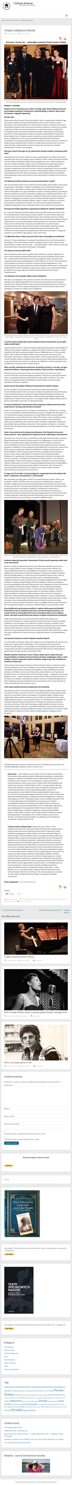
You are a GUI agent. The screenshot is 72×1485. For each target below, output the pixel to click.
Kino (6, 1357)
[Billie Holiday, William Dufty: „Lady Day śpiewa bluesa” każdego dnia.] (36, 1010)
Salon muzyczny (12, 899)
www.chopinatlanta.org (27, 882)
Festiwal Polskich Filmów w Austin (38, 1391)
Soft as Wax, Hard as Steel (13, 1427)
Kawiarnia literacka (11, 1353)
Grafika (33, 1395)
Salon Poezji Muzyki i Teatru (55, 1404)
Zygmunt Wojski (29, 1410)
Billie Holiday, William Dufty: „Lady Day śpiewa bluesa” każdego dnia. (35, 1012)
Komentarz (9, 1085)
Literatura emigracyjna (44, 1398)
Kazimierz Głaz (34, 1398)
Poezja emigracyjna (53, 1401)
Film (51, 1391)
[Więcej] (36, 1466)
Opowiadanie (31, 1401)
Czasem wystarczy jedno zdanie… (19, 957)
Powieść (14, 1404)
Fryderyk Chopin (25, 1395)
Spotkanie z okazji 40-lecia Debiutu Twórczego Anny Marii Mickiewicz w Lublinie (34, 1439)
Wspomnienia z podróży (61, 1407)
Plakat (37, 1401)
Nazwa (7, 1109)
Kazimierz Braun (23, 1398)
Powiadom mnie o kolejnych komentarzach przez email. (24, 1134)
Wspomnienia (50, 1407)
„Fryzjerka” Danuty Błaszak (12, 910)
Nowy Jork (24, 1401)
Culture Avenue (24, 34)
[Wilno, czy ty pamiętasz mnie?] (36, 1060)
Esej (26, 1391)
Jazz (64, 1395)
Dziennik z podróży (18, 1391)
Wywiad (12, 901)
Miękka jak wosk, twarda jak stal (15, 1431)
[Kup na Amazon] (22, 1237)
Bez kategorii (9, 1347)
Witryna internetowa (11, 1124)
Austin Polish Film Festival (42, 1387)
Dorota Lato (56, 899)
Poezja (43, 1400)
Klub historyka (9, 1360)
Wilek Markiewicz (36, 1407)
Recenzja (20, 1404)
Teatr (6, 1366)
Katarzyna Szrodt (13, 1398)
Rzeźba (44, 1404)
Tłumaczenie (28, 1407)
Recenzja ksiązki (30, 1404)
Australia (58, 1387)
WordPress (32, 1482)
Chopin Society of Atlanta (43, 899)
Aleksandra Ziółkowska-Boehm (17, 1387)
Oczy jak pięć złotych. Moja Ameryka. (17, 1442)
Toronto (22, 1407)
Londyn (6, 1401)
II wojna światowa (55, 1395)
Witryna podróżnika (11, 1369)
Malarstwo (16, 1400)
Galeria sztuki (9, 1350)
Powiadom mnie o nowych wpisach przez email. (21, 1139)
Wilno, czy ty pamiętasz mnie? (18, 1062)
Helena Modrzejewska (42, 1395)
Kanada (6, 1398)
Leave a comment (25, 901)
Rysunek (40, 1404)
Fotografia (17, 1395)
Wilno (43, 1407)
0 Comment (39, 960)
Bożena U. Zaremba (28, 899)
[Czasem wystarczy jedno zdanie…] (36, 954)
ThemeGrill (52, 1482)
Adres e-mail (9, 1116)
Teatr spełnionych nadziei (11, 1407)
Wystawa (7, 1410)
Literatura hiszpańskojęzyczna (58, 1398)
